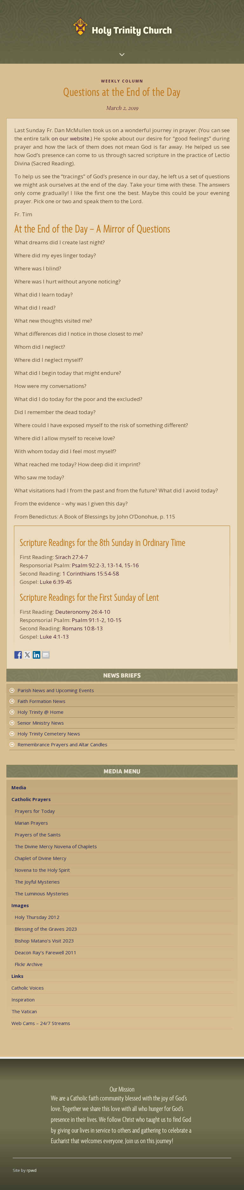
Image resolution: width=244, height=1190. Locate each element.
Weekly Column (122, 81)
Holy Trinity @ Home (40, 712)
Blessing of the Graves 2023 (46, 929)
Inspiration (23, 999)
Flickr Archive (29, 964)
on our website (70, 138)
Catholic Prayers (31, 799)
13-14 (114, 565)
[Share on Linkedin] (36, 655)
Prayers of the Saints (38, 834)
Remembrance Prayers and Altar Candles (62, 744)
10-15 (114, 620)
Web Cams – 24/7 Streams (40, 1023)
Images (20, 905)
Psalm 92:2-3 (88, 565)
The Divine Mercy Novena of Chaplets (56, 846)
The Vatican (24, 1011)
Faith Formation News (41, 701)
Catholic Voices (27, 988)
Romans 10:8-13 (82, 628)
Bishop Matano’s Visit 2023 (44, 940)
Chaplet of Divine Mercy (40, 858)
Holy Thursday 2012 (37, 917)
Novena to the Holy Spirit (42, 870)
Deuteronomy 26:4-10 (82, 611)
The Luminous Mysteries (42, 893)
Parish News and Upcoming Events (55, 690)
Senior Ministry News (40, 723)
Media (18, 787)
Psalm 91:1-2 (88, 620)
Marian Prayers (31, 823)
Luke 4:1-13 (54, 636)
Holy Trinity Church (132, 29)
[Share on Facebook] (18, 655)
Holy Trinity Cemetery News (48, 733)
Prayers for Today (35, 811)
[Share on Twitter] (27, 655)
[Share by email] (46, 655)
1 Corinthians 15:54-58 (90, 573)
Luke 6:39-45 (56, 581)
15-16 (131, 565)
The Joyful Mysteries (37, 881)
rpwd (32, 1170)
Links (17, 976)
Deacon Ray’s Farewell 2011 (46, 952)
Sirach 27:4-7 (71, 557)
